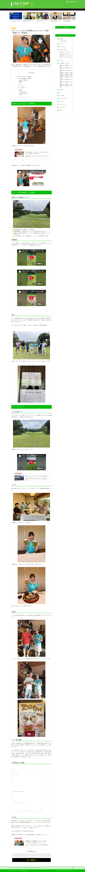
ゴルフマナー (66, 60)
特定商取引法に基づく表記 (23, 870)
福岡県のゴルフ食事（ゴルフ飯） (66, 84)
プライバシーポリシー (13, 870)
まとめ (20, 94)
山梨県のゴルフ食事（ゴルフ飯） (66, 75)
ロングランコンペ (66, 104)
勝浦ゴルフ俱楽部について (24, 80)
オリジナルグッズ (66, 107)
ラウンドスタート (21, 85)
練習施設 (21, 81)
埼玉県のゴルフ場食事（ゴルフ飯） (66, 86)
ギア (66, 92)
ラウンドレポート (66, 46)
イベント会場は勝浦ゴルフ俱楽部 (24, 78)
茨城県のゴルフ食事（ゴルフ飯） (66, 72)
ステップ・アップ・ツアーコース (66, 57)
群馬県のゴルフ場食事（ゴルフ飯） (66, 68)
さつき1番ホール (22, 87)
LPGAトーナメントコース (66, 53)
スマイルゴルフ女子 (66, 98)
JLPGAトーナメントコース (66, 54)
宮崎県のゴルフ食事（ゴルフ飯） (66, 74)
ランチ (20, 89)
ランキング (66, 43)
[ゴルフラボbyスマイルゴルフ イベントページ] (22, 7)
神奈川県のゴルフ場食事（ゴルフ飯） (66, 71)
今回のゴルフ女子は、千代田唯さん (24, 76)
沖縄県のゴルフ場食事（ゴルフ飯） (66, 80)
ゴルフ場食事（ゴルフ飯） (66, 63)
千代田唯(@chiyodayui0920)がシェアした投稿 (27, 810)
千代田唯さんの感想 (23, 93)
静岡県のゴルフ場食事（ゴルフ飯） (66, 77)
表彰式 (20, 90)
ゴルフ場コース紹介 (66, 49)
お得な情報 (66, 38)
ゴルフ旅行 (66, 89)
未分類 (66, 110)
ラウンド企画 (14, 28)
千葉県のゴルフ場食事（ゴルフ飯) (66, 82)
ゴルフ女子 (66, 101)
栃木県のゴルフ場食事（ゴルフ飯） (66, 66)
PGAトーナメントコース (66, 51)
